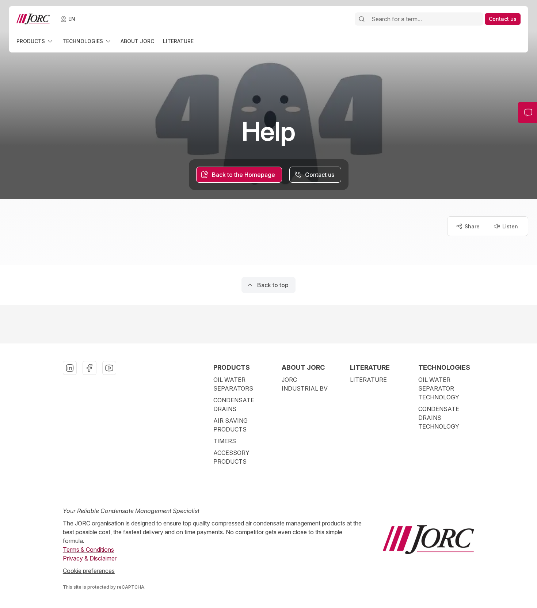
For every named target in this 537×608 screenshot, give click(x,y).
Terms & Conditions (88, 549)
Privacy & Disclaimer (90, 558)
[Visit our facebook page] (89, 368)
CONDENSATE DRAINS (233, 404)
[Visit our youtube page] (109, 368)
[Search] (361, 19)
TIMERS (224, 441)
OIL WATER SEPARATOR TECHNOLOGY (438, 388)
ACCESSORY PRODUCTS (231, 457)
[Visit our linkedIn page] (70, 368)
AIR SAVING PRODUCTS (230, 425)
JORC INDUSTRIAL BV (305, 384)
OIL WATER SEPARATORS (233, 384)
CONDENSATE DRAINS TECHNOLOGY (438, 417)
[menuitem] (35, 41)
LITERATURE (368, 379)
